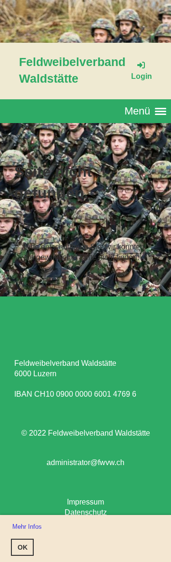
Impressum (85, 502)
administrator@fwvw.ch (85, 462)
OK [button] (23, 547)
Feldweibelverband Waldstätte (72, 70)
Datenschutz (86, 512)
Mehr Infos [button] (27, 526)
